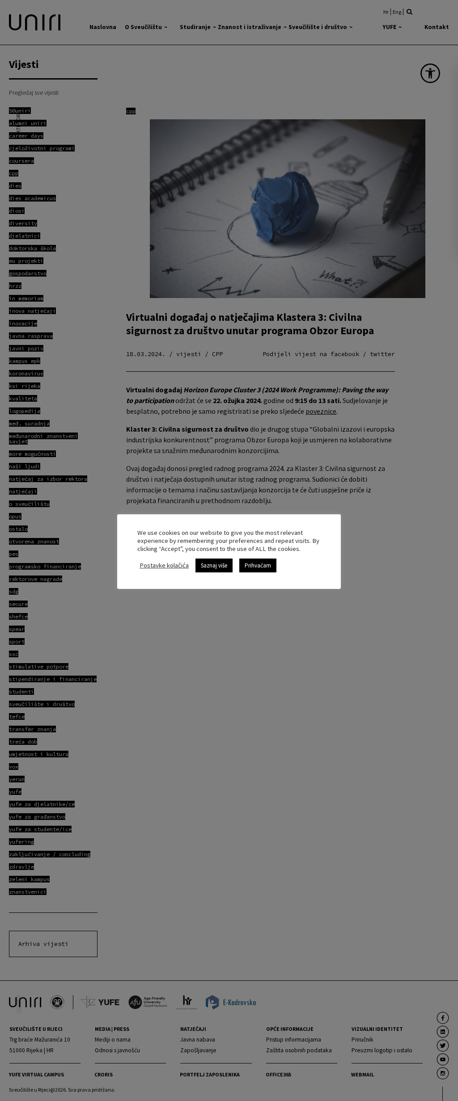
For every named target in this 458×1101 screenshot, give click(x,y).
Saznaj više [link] (214, 565)
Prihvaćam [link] (258, 565)
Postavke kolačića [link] (164, 565)
